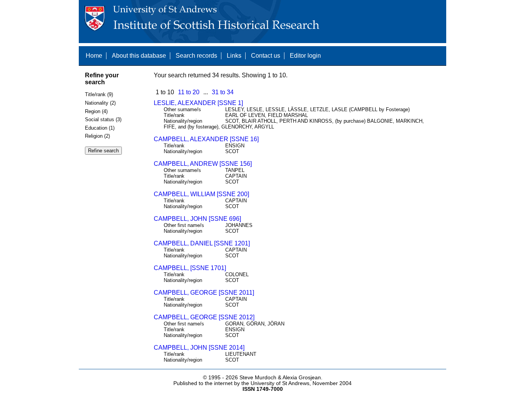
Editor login (305, 55)
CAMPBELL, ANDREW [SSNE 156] (203, 163)
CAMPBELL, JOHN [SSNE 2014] (199, 347)
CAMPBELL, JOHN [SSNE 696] (197, 218)
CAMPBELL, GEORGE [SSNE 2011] (204, 292)
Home (94, 55)
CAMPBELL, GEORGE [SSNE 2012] (204, 317)
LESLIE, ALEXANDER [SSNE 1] (198, 103)
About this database (139, 55)
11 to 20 (188, 92)
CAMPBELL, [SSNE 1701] (190, 268)
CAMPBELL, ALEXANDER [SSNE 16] (206, 139)
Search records (196, 55)
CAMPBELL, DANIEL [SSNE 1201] (202, 243)
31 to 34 (223, 92)
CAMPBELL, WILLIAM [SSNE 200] (201, 194)
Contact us (265, 55)
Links (234, 55)
